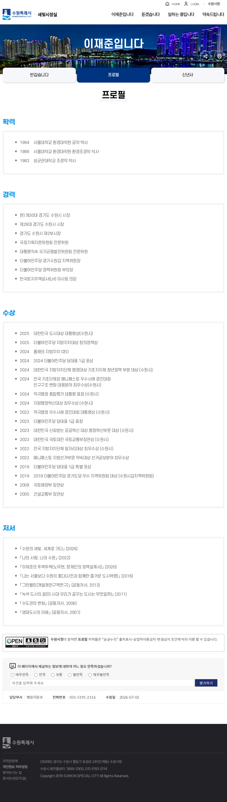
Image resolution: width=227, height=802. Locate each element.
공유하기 (205, 56)
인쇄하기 (219, 56)
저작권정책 (10, 761)
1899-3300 (75, 769)
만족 (42, 674)
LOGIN (195, 4)
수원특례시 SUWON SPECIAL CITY (47, 14)
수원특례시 (18, 742)
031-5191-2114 (96, 769)
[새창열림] (26, 642)
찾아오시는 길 (12, 772)
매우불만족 (101, 674)
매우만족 (22, 674)
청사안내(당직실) (14, 778)
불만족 (78, 674)
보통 (59, 674)
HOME (176, 4)
